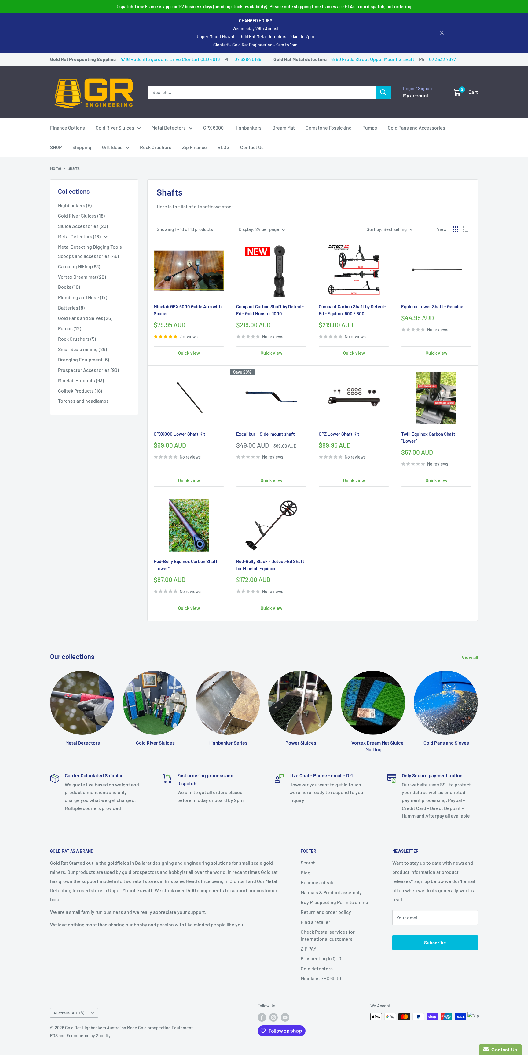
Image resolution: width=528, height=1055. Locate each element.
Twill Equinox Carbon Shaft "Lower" (428, 437)
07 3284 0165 (247, 59)
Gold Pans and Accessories (416, 127)
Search (308, 862)
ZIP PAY (308, 948)
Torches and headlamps (83, 401)
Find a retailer (315, 922)
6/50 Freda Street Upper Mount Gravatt (372, 59)
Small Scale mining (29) (82, 349)
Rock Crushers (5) (77, 339)
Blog (305, 872)
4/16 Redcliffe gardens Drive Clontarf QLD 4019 (170, 59)
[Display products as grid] (455, 229)
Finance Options (67, 127)
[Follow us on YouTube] (285, 1017)
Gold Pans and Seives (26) (85, 318)
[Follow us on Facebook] (262, 1017)
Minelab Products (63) (81, 380)
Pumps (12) (69, 328)
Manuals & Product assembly (331, 892)
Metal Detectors (169, 127)
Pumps (369, 127)
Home (55, 168)
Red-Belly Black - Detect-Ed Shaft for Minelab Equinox (270, 565)
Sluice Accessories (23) (83, 226)
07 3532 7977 (442, 59)
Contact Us (252, 147)
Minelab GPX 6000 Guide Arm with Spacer (188, 310)
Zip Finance (194, 147)
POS (54, 1035)
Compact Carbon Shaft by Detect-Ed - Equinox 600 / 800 (352, 310)
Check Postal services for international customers (328, 935)
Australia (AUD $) (68, 1012)
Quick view (189, 353)
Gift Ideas (112, 147)
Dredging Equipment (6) (83, 359)
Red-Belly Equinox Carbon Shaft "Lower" (186, 565)
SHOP (56, 147)
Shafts (74, 168)
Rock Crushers (155, 147)
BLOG (223, 147)
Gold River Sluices (115, 127)
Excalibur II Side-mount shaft (265, 434)
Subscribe (435, 942)
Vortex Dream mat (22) (82, 277)
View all (470, 657)
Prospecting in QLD (321, 958)
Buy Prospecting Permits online (334, 902)
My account (415, 95)
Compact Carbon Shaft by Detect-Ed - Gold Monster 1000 (270, 310)
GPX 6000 (213, 127)
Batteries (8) (71, 307)
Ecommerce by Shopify (89, 1035)
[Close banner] (441, 32)
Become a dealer (318, 882)
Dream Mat (283, 127)
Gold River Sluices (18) (81, 215)
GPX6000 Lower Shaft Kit (179, 434)
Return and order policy (326, 912)
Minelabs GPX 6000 (321, 978)
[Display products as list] (465, 229)
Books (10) (69, 287)
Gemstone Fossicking (329, 127)
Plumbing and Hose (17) (82, 297)
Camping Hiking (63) (79, 266)
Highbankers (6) (75, 205)
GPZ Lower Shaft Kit (339, 434)
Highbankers (248, 127)
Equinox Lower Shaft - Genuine (432, 306)
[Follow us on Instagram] (273, 1017)
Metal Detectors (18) (79, 236)
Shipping (81, 147)
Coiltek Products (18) (80, 391)
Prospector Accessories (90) (88, 370)
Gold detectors (317, 968)
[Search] (383, 92)
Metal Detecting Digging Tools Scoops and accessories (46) (90, 251)
